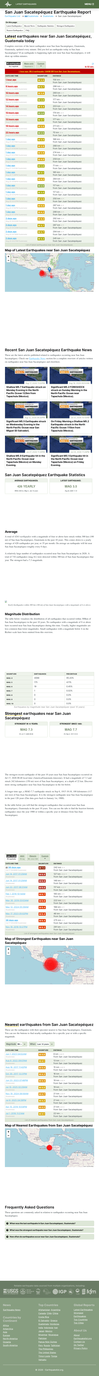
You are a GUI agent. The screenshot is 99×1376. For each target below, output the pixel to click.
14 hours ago (12, 106)
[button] (49, 269)
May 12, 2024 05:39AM (17, 907)
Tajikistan (55, 1345)
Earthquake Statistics (46, 26)
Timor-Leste (44, 1356)
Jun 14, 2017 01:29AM (16, 874)
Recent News (29, 26)
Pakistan (42, 1338)
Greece (53, 1320)
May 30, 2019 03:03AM (17, 900)
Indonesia (48, 1327)
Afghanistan (44, 1309)
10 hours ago (12, 93)
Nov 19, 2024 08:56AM (17, 1093)
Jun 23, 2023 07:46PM (17, 1080)
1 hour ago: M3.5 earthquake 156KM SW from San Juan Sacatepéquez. (49, 71)
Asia (5, 1332)
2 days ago (11, 218)
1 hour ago (11, 79)
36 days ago (14, 867)
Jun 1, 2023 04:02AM (16, 1054)
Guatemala (32, 16)
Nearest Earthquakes (15, 30)
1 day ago (10, 139)
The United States (47, 1352)
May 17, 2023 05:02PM (17, 913)
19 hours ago (12, 126)
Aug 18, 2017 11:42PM (16, 1067)
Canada (42, 1313)
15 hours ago (12, 112)
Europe (6, 1335)
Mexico (48, 1331)
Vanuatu (42, 1359)
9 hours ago (12, 86)
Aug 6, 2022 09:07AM (16, 1060)
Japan (41, 1331)
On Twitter (79, 1345)
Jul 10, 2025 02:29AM (16, 1087)
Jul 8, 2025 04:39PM (16, 1100)
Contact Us (79, 1341)
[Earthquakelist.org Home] (9, 4)
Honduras (54, 1324)
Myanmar (42, 1334)
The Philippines (45, 1349)
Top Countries (81, 1319)
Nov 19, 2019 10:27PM (16, 927)
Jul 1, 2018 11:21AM (15, 1113)
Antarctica (8, 1328)
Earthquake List (12, 16)
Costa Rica (43, 1317)
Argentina (55, 1309)
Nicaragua (53, 1334)
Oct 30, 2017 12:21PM (16, 1073)
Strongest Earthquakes (66, 26)
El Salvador (44, 1320)
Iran (56, 1327)
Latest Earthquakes (26, 4)
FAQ (27, 30)
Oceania (7, 1342)
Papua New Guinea (47, 1342)
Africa (6, 1325)
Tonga (54, 1356)
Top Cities (79, 1323)
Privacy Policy (81, 1348)
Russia (47, 1345)
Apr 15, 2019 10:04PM (16, 1106)
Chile (49, 1313)
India (40, 1327)
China (55, 1313)
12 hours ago (12, 99)
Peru (40, 1345)
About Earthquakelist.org (83, 1337)
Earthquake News (37, 358)
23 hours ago (12, 132)
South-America (10, 1345)
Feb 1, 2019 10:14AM (15, 894)
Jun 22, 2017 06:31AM (16, 887)
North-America (10, 1338)
